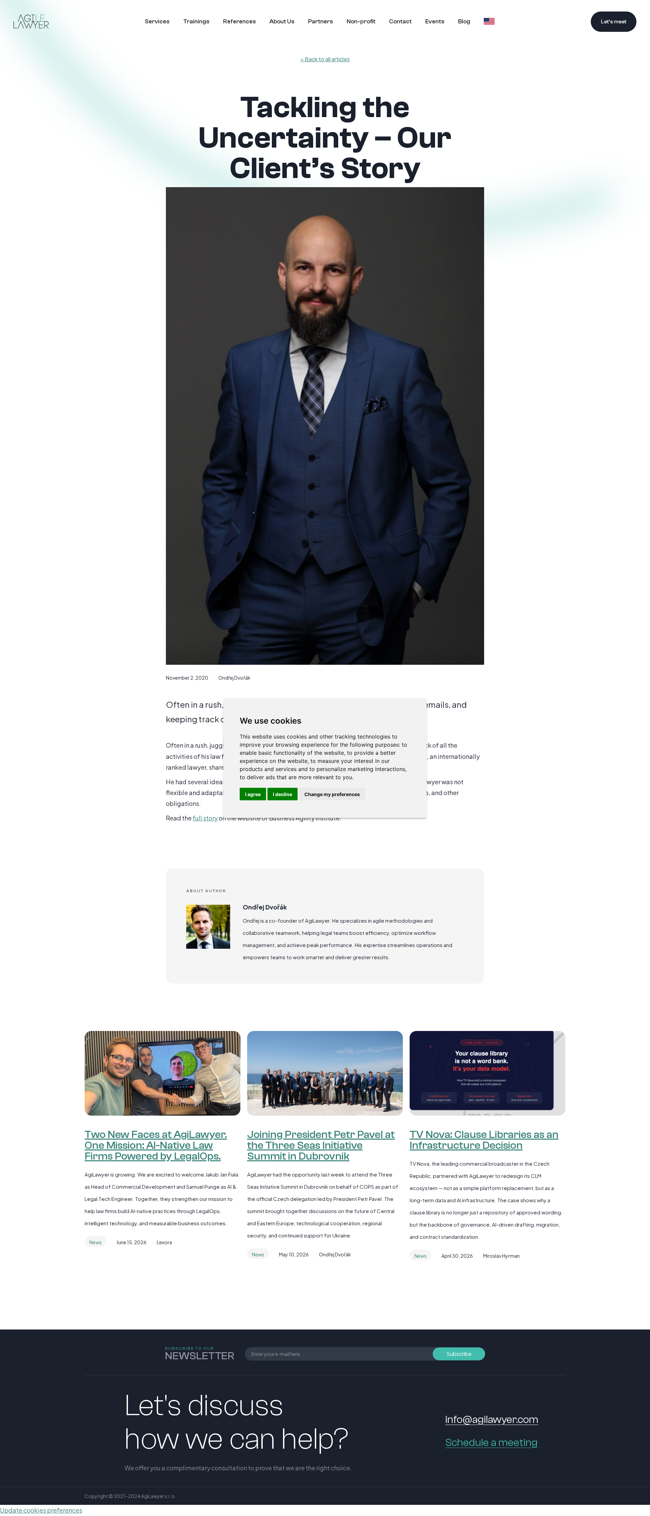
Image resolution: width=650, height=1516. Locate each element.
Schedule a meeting (491, 1442)
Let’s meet (613, 22)
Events (435, 21)
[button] (489, 20)
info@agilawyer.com (491, 1419)
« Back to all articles (325, 59)
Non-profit (361, 21)
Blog (464, 21)
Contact (400, 21)
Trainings (196, 21)
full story (205, 818)
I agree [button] (253, 794)
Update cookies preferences (41, 1510)
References (239, 21)
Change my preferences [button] (332, 794)
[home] (31, 21)
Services (157, 21)
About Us (282, 21)
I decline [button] (282, 794)
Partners (320, 21)
